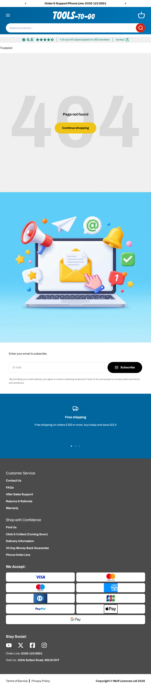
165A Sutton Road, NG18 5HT (38, 660)
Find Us (11, 527)
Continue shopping (75, 127)
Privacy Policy (40, 680)
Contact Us (13, 480)
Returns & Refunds (19, 501)
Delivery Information (20, 541)
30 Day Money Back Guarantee (27, 548)
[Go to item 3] (79, 446)
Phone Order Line (18, 554)
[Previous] (25, 3)
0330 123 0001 (32, 653)
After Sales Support (19, 494)
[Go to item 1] (71, 446)
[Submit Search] (140, 28)
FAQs (10, 487)
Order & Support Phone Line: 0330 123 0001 (75, 3)
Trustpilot (6, 48)
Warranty (12, 508)
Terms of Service (17, 680)
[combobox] (71, 28)
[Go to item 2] (75, 446)
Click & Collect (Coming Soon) (27, 534)
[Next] (125, 3)
